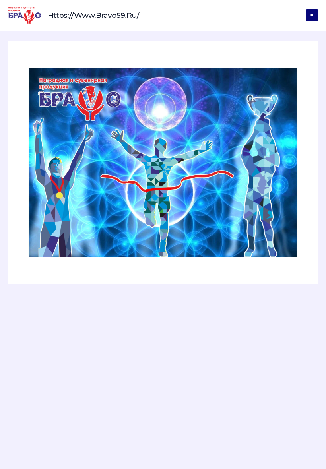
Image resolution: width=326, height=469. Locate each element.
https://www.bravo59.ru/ (93, 15)
